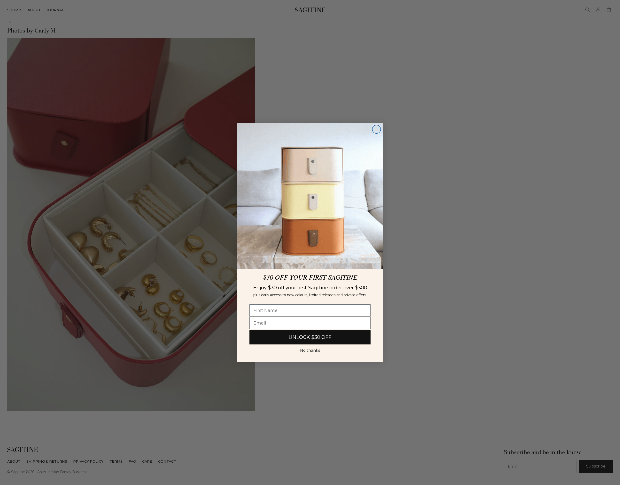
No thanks (310, 350)
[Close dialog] (376, 129)
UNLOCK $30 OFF (310, 337)
